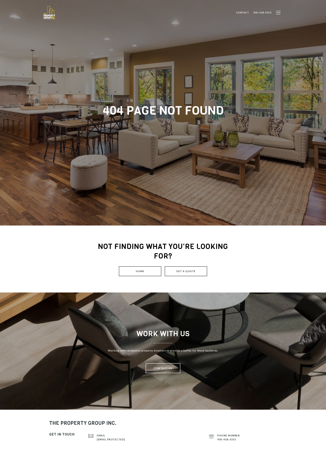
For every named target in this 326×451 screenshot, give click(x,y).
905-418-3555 (226, 439)
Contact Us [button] (163, 368)
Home (140, 271)
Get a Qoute (186, 271)
